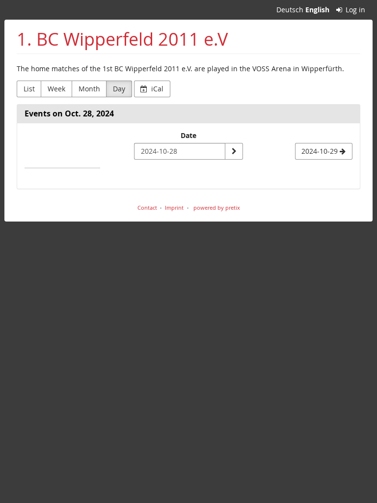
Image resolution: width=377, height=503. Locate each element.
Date (188, 135)
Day (119, 88)
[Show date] (233, 151)
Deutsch (289, 9)
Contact (147, 207)
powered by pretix (216, 207)
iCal (156, 88)
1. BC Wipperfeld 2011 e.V (122, 39)
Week (56, 88)
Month (89, 88)
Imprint (174, 207)
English (317, 9)
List (29, 88)
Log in (354, 9)
